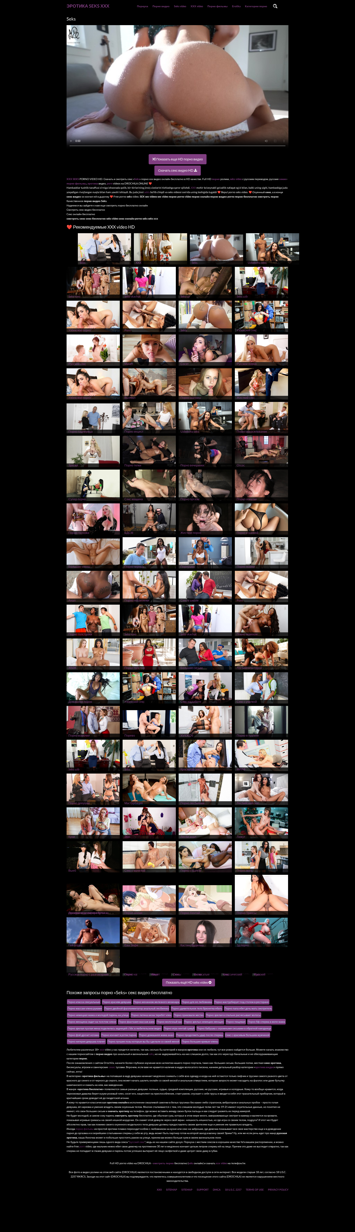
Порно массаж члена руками (84, 1008)
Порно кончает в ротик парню (119, 1034)
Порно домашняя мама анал (156, 1034)
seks (151, 1054)
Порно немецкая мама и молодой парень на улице (98, 1015)
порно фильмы (85, 1128)
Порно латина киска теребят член (151, 1015)
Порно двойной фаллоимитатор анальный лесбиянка (136, 1008)
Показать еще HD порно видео (179, 159)
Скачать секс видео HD (176, 170)
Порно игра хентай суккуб (179, 1028)
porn (82, 1146)
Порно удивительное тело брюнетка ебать (196, 1008)
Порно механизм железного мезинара (156, 1001)
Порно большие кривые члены (200, 1041)
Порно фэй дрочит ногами (83, 1034)
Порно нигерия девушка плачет (86, 1041)
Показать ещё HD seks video (187, 982)
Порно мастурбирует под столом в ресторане (241, 1001)
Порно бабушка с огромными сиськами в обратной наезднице (234, 1028)
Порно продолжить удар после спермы (199, 1034)
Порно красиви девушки (116, 1001)
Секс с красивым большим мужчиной (247, 1034)
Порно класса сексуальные (83, 1001)
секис (112, 1067)
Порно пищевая (235, 1021)
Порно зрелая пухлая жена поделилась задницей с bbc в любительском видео (114, 1028)
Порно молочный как (169, 1021)
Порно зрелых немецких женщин (204, 1021)
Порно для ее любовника (197, 1001)
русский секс (137, 1141)
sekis (147, 192)
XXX (193, 187)
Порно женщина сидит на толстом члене (91, 1021)
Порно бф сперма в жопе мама (266, 1021)
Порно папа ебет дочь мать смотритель (248, 1008)
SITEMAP (171, 1189)
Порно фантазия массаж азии (136, 1021)
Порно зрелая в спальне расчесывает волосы (233, 1015)
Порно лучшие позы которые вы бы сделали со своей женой (143, 1041)
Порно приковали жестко (189, 1015)
